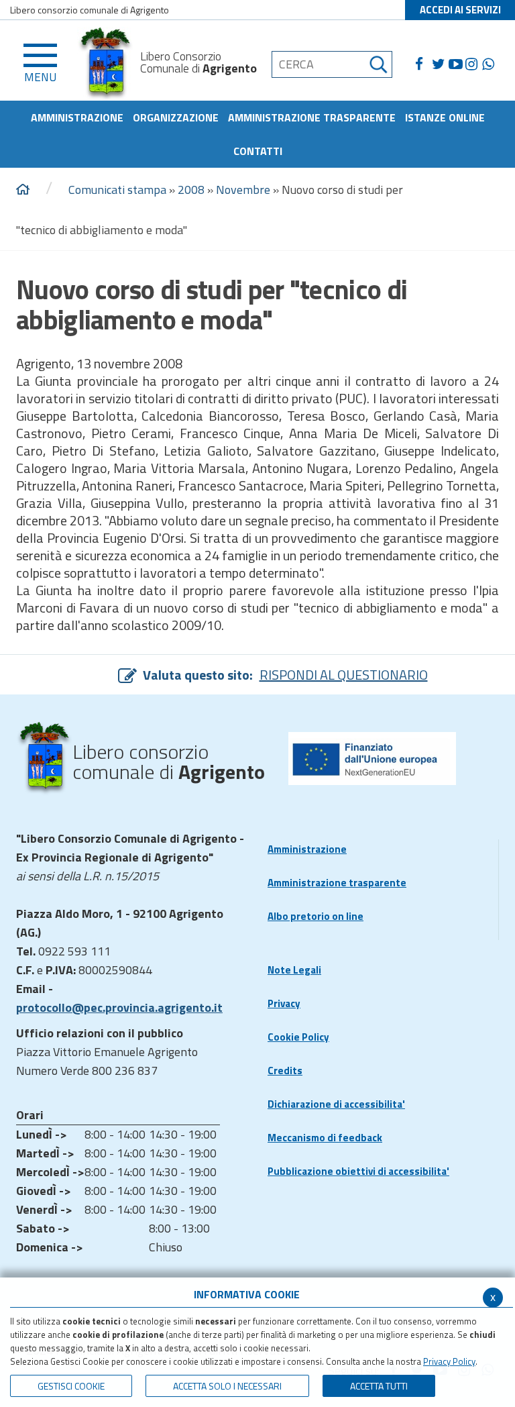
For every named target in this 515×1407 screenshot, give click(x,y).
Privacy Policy (449, 1361)
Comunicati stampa (117, 189)
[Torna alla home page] (23, 190)
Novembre (243, 189)
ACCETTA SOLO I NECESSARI (227, 1386)
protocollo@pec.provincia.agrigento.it (119, 1007)
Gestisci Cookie (71, 1386)
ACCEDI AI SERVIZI (460, 9)
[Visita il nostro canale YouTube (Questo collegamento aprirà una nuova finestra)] (457, 64)
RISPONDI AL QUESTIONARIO (344, 674)
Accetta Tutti (379, 1386)
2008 (191, 189)
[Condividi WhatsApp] (490, 64)
